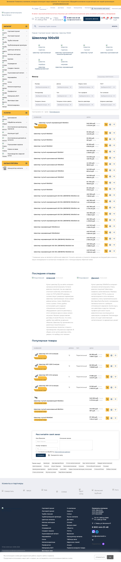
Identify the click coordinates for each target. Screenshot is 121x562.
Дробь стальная (52, 469)
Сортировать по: (37, 112)
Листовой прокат (48, 511)
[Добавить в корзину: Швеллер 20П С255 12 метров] (107, 366)
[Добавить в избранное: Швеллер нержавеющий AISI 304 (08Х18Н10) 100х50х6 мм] (114, 251)
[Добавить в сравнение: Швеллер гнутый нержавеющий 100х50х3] (110, 151)
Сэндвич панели (48, 531)
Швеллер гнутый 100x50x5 (43, 146)
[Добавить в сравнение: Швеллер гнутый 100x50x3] (110, 133)
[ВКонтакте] (92, 540)
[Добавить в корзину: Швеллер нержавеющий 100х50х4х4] (106, 226)
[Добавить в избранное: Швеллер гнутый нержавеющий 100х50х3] (114, 151)
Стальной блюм (99, 469)
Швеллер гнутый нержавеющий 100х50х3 (48, 152)
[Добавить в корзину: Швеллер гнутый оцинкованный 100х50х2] (106, 157)
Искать (114, 26)
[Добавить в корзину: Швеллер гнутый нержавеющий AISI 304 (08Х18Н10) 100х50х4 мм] (106, 207)
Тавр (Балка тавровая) (65, 472)
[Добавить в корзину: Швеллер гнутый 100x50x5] (106, 145)
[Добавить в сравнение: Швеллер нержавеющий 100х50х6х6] (110, 232)
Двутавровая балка (58, 463)
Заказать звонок (91, 19)
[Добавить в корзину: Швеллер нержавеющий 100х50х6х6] (106, 232)
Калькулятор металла (74, 536)
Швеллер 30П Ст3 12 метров (48, 386)
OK (110, 557)
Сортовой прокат (48, 508)
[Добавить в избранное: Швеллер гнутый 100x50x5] (114, 145)
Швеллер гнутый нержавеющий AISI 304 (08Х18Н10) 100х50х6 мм (56, 221)
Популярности (54, 112)
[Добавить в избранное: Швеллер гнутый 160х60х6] (115, 418)
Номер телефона (41, 445)
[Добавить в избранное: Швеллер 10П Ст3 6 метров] (115, 376)
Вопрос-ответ (72, 525)
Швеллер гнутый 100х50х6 (43, 189)
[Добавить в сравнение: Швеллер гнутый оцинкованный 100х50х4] (110, 170)
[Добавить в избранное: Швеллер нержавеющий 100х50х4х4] (114, 226)
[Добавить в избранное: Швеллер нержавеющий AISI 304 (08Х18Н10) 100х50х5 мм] (114, 245)
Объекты (70, 528)
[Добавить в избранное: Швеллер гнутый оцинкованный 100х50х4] (114, 170)
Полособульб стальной (93, 466)
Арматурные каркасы (39, 469)
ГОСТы (69, 531)
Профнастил (46, 545)
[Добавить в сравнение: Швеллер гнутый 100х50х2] (110, 182)
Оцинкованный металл (50, 534)
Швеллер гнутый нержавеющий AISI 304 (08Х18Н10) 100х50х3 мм (56, 202)
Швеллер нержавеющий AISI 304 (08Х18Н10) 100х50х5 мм (54, 245)
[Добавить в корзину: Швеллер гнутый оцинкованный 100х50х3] (106, 164)
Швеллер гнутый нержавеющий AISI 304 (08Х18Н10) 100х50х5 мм (56, 214)
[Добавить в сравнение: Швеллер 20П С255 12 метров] (111, 366)
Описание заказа (65, 438)
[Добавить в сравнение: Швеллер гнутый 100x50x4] (110, 139)
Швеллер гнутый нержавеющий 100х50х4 (54, 123)
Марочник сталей (73, 542)
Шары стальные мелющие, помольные (80, 469)
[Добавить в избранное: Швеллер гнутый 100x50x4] (114, 139)
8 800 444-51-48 (73, 18)
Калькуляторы (11, 163)
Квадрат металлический (105, 463)
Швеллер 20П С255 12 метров (49, 364)
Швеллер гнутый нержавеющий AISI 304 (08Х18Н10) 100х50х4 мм (57, 208)
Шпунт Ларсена (56, 466)
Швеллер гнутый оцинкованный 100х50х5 (49, 177)
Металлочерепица (48, 542)
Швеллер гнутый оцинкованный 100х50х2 (49, 158)
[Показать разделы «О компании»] (47, 8)
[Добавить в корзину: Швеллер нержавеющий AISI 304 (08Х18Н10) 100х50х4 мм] (106, 238)
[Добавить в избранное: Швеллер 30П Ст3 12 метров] (115, 387)
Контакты (88, 7)
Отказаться (100, 557)
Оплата (52, 7)
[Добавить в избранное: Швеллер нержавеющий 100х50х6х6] (114, 232)
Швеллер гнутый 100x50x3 (43, 133)
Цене (46, 112)
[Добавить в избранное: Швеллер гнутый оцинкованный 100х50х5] (114, 176)
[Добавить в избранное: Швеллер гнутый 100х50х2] (114, 182)
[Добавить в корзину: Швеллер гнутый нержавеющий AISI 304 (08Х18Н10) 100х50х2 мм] (106, 195)
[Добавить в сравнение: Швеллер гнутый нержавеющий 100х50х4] (110, 124)
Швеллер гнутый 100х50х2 (43, 183)
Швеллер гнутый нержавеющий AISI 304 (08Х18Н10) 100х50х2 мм (56, 196)
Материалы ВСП (47, 548)
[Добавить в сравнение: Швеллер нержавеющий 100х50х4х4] (110, 226)
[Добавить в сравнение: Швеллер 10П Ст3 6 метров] (111, 376)
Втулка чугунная (51, 472)
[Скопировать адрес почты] (82, 19)
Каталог (7, 26)
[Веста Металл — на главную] (13, 15)
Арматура (46, 463)
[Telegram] (65, 20)
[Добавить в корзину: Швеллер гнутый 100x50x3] (106, 133)
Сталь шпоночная (38, 472)
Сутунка (81, 466)
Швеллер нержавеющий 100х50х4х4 (47, 227)
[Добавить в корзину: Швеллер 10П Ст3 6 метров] (107, 376)
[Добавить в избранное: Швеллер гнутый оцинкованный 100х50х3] (114, 164)
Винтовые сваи (47, 551)
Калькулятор (78, 7)
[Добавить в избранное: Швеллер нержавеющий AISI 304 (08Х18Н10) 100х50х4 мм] (114, 238)
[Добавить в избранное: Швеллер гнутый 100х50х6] (114, 189)
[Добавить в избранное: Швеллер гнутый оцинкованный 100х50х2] (114, 157)
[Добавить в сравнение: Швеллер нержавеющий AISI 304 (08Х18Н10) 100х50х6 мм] (110, 251)
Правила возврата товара (76, 548)
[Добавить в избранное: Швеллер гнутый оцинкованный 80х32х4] (115, 409)
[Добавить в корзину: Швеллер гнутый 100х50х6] (106, 189)
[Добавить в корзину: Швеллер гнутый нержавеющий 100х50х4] (106, 124)
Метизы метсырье (48, 522)
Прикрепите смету (57, 455)
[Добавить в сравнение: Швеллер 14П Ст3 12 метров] (111, 355)
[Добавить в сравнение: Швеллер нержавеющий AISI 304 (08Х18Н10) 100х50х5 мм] (110, 245)
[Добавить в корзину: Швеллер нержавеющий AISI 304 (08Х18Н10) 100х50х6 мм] (106, 251)
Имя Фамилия (40, 438)
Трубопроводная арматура (51, 517)
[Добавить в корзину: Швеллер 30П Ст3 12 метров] (107, 387)
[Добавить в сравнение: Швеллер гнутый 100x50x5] (110, 145)
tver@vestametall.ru (74, 20)
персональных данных (62, 452)
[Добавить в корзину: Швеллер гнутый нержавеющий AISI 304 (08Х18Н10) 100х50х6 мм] (106, 220)
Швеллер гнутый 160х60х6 (43, 417)
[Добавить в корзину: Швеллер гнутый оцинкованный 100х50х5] (106, 176)
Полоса (46, 466)
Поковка (105, 466)
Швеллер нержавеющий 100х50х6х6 (47, 233)
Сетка (44, 539)
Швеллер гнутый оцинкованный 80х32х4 (48, 409)
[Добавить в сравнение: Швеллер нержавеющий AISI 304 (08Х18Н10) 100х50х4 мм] (110, 238)
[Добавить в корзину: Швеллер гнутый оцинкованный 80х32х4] (107, 409)
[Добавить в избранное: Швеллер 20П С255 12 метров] (115, 366)
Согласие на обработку (46, 452)
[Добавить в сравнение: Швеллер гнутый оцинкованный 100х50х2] (110, 157)
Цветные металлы (48, 519)
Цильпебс (63, 469)
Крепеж (45, 525)
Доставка (61, 7)
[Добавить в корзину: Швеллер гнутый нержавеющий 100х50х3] (106, 151)
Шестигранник (37, 466)
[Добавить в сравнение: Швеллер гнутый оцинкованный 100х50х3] (110, 164)
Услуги (69, 7)
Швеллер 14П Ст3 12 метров (48, 354)
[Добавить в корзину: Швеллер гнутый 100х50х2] (106, 182)
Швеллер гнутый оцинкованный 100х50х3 (49, 165)
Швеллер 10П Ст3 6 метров (48, 375)
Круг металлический (89, 463)
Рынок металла (72, 517)
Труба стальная (47, 514)
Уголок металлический (73, 463)
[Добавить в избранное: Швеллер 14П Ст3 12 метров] (115, 355)
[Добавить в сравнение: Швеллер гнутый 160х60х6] (111, 418)
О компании (43, 8)
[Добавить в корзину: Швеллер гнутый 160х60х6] (107, 418)
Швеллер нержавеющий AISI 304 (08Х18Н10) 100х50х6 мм (54, 252)
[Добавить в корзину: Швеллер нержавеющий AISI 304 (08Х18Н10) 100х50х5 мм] (106, 245)
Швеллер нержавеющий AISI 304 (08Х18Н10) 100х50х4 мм (54, 239)
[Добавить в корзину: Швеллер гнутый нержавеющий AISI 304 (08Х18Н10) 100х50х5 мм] (106, 213)
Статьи (69, 514)
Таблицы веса (72, 539)
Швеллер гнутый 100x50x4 (43, 140)
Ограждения (46, 528)
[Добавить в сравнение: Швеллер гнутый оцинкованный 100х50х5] (110, 176)
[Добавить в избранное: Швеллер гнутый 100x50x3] (114, 133)
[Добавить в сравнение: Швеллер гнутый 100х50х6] (110, 189)
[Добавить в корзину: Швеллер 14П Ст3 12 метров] (107, 355)
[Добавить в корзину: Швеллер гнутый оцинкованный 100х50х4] (106, 170)
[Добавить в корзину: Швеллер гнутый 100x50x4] (106, 139)
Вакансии (70, 534)
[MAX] (65, 17)
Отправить (40, 455)
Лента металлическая (69, 466)
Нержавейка (46, 536)
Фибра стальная (111, 469)
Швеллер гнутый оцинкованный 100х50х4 (49, 171)
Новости (70, 511)
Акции (69, 545)
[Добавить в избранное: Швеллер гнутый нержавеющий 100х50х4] (114, 124)
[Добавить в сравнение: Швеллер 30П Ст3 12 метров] (111, 387)
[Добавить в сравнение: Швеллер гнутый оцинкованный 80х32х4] (111, 409)
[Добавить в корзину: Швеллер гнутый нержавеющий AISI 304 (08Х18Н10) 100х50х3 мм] (106, 201)
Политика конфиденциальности (13, 550)
